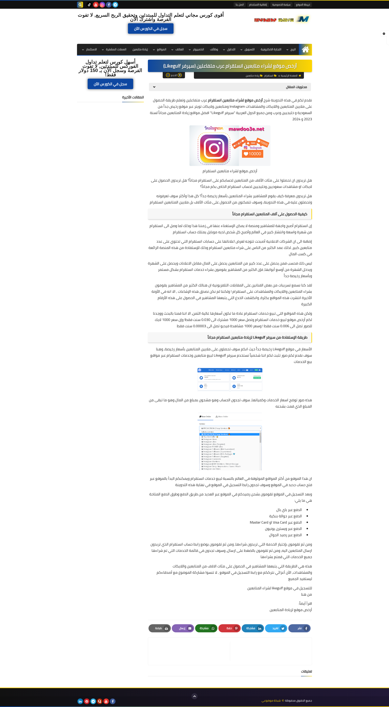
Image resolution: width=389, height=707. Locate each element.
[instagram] (102, 5)
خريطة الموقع (303, 4)
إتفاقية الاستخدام (258, 4)
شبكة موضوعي (271, 700)
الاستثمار (91, 49)
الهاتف (179, 49)
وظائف (214, 49)
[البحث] (80, 5)
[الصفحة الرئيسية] (305, 49)
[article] (191, 651)
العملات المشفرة (116, 49)
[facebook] (109, 5)
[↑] (194, 696)
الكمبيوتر (198, 49)
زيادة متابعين (140, 49)
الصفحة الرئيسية (289, 75)
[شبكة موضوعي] (282, 19)
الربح (293, 49)
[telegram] (115, 5)
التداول (231, 49)
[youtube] (96, 5)
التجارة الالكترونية (271, 49)
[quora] (100, 701)
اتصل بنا (240, 4)
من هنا (306, 594)
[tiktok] (89, 5)
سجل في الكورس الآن (151, 28)
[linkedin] (80, 701)
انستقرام (268, 75)
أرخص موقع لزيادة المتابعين (291, 610)
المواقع (161, 49)
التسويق (250, 49)
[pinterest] (87, 701)
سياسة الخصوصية (281, 4)
